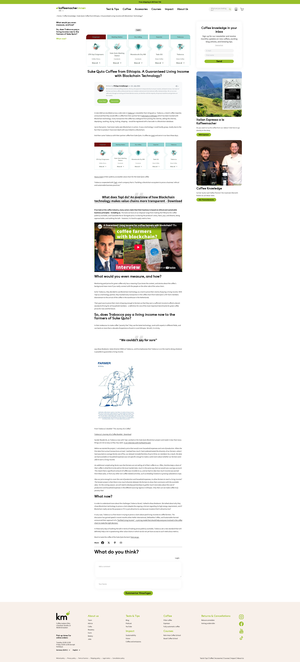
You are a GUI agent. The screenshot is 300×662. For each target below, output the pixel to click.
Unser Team (102, 101)
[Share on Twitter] (108, 542)
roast (153, 135)
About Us (182, 9)
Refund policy (60, 658)
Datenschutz (219, 45)
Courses (156, 9)
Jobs (89, 639)
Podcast (129, 623)
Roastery (91, 630)
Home (59, 16)
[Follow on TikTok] (241, 638)
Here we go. (135, 537)
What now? (61, 39)
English (138, 30)
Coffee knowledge (69, 16)
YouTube (129, 626)
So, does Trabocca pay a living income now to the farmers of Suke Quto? (67, 31)
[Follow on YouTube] (241, 631)
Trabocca (131, 113)
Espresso (166, 623)
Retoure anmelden (208, 620)
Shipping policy (95, 658)
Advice (90, 623)
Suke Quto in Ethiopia (149, 116)
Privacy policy (71, 658)
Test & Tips (112, 9)
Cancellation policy (118, 658)
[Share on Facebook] (102, 542)
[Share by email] (121, 542)
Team (90, 620)
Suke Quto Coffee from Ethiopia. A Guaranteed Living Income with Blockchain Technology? (110, 16)
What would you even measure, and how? (66, 24)
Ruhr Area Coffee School (172, 635)
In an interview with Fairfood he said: (137, 443)
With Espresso (204, 135)
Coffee (127, 9)
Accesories (141, 9)
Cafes (90, 626)
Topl (115, 182)
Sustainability (131, 635)
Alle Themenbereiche (206, 200)
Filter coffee (167, 620)
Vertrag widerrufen (208, 623)
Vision (128, 638)
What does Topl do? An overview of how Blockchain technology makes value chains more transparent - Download (138, 199)
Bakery (90, 636)
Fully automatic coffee (171, 626)
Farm (90, 633)
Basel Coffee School (170, 638)
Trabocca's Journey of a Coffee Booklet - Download (112, 434)
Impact (169, 9)
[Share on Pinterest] (114, 542)
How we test (114, 101)
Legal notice (106, 658)
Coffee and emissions (133, 641)
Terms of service (83, 658)
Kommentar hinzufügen (138, 593)
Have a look (98, 177)
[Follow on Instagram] (241, 617)
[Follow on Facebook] (241, 624)
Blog (127, 620)
